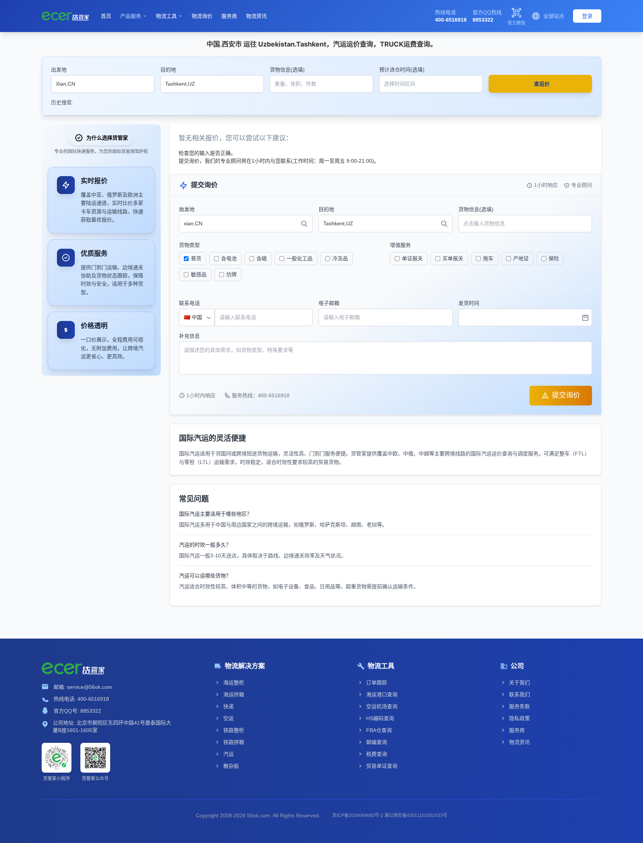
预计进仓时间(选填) (402, 70)
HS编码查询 (380, 718)
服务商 (229, 16)
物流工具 (169, 16)
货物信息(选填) (287, 70)
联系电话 (189, 303)
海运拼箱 (233, 694)
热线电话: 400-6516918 (81, 699)
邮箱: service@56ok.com (83, 687)
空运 (228, 718)
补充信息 (189, 336)
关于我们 (519, 682)
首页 (106, 16)
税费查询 (376, 754)
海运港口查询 (381, 694)
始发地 (187, 209)
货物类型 (189, 245)
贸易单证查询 (381, 766)
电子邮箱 (329, 303)
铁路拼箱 (233, 742)
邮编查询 (376, 742)
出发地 (59, 70)
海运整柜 (233, 682)
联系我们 (519, 694)
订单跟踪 (376, 682)
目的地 (168, 70)
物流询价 (202, 16)
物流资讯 (256, 16)
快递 (228, 706)
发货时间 (468, 303)
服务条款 (519, 706)
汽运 (228, 754)
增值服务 (400, 245)
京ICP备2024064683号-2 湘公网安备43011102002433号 (389, 815)
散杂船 (231, 766)
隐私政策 (519, 718)
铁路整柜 (233, 730)
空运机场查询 (381, 706)
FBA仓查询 (379, 730)
